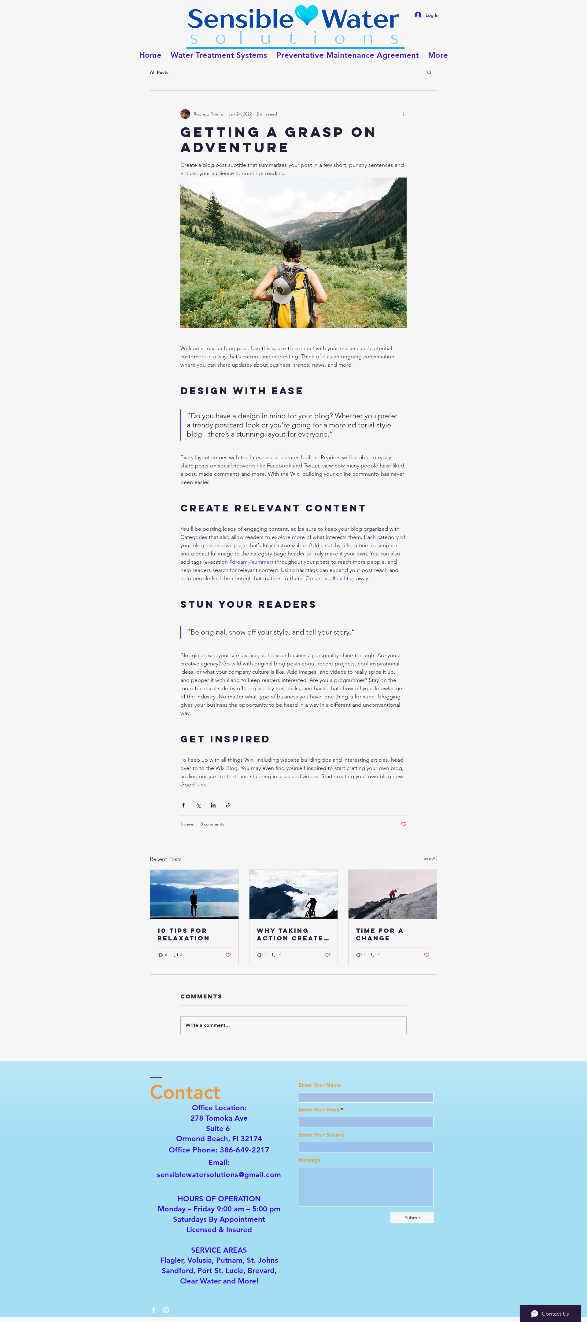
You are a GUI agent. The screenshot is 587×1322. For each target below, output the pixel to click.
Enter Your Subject (322, 1134)
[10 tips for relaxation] (194, 894)
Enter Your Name (320, 1085)
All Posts (159, 72)
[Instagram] (166, 1310)
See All (430, 858)
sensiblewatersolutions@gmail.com (219, 1174)
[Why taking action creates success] (293, 894)
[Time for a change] (393, 894)
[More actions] (403, 114)
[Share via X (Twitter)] (198, 805)
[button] (429, 72)
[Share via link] (228, 805)
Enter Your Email (319, 1109)
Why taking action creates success (293, 934)
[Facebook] (153, 1310)
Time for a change (380, 934)
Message (310, 1160)
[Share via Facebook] (183, 805)
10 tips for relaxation (183, 934)
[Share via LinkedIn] (213, 805)
